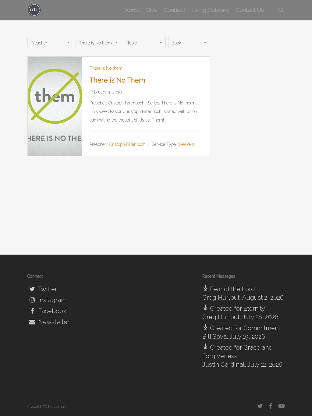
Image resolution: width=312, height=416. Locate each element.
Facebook (51, 311)
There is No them (106, 68)
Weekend (187, 144)
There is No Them (117, 80)
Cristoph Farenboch (127, 144)
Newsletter (53, 322)
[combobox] (50, 43)
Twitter (47, 289)
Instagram (51, 300)
